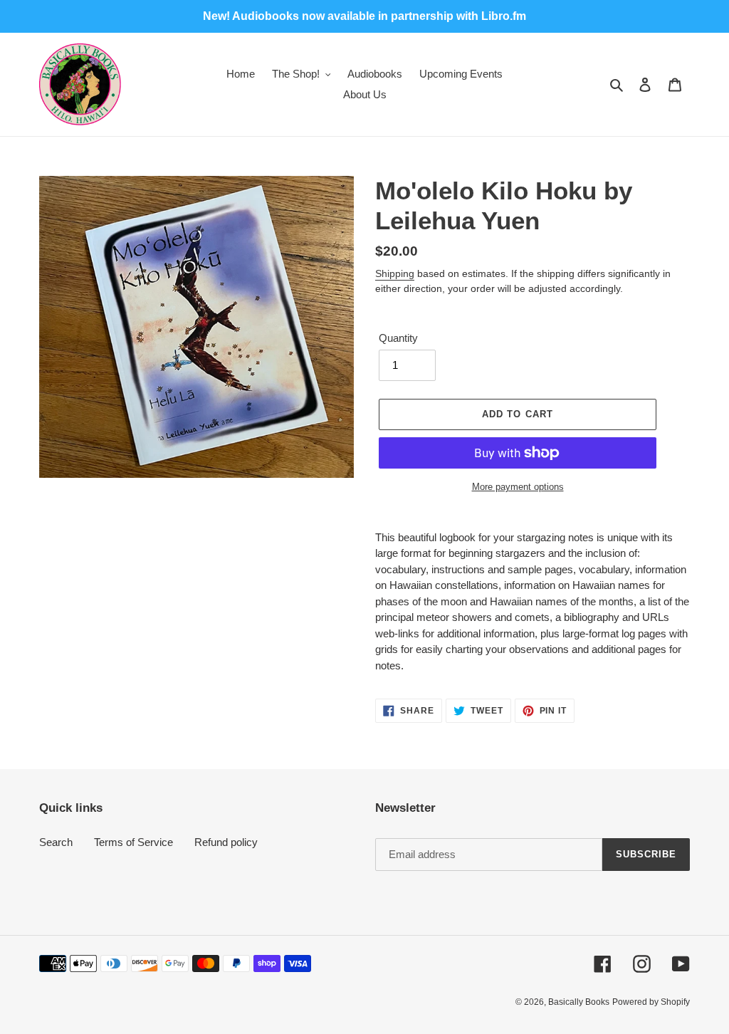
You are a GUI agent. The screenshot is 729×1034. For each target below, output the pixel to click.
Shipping (394, 273)
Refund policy (226, 842)
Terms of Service (133, 842)
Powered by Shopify (651, 1002)
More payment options (518, 486)
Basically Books (578, 1002)
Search (56, 842)
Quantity (398, 338)
